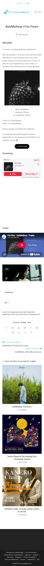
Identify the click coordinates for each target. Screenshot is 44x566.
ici (9, 129)
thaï (38, 559)
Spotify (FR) (23, 314)
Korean (23, 559)
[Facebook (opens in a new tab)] (19, 3)
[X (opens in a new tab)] (16, 3)
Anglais (35, 555)
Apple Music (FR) (29, 312)
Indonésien (31, 559)
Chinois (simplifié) (29, 557)
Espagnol (18, 557)
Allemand (10, 557)
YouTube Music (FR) (33, 314)
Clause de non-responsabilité (13, 555)
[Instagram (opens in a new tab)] (25, 3)
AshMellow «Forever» (22, 406)
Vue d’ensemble (31, 552)
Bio (6, 302)
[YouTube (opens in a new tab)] (28, 3)
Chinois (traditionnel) (11, 559)
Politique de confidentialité (14, 552)
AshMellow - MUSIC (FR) (10, 314)
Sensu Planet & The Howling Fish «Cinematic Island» (22, 457)
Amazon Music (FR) (16, 312)
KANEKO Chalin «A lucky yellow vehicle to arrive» (22, 510)
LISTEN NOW (22, 146)
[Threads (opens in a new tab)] (22, 3)
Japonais (28, 555)
